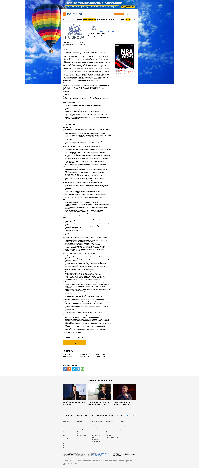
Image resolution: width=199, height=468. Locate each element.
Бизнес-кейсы (95, 433)
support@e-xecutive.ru (98, 456)
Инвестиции (123, 429)
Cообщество (66, 421)
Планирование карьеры (82, 431)
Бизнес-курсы (95, 431)
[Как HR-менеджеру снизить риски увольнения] (74, 392)
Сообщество (72, 19)
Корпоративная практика (95, 401)
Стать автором (119, 14)
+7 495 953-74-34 (128, 452)
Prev (64, 380)
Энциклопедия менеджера (112, 437)
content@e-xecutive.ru (97, 455)
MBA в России (95, 426)
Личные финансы (124, 426)
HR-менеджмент (67, 401)
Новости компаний (67, 440)
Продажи (108, 431)
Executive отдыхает (67, 431)
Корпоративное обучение (97, 424)
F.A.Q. (71, 415)
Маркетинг (108, 429)
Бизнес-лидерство (110, 424)
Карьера (79, 19)
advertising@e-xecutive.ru (97, 454)
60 (109, 401)
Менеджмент (101, 19)
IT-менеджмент (109, 427)
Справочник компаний (82, 435)
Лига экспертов (66, 426)
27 (128, 401)
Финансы (109, 19)
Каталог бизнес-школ (96, 441)
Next (135, 380)
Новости (115, 19)
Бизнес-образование (89, 19)
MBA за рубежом (95, 427)
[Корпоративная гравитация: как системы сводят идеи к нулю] (99, 392)
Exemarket (108, 435)
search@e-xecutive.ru (101, 452)
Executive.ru (71, 454)
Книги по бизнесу (96, 435)
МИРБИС (127, 19)
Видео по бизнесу (96, 439)
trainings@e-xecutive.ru (104, 453)
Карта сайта (90, 458)
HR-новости (65, 447)
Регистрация (132, 14)
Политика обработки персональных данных (72, 458)
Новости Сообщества (68, 445)
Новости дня (66, 438)
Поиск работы (80, 426)
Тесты (93, 437)
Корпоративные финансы (126, 424)
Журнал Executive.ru (67, 429)
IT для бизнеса (109, 433)
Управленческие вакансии (83, 433)
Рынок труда (80, 427)
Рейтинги (94, 429)
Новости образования (68, 443)
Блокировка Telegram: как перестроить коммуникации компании (122, 404)
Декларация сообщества (88, 415)
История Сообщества (67, 427)
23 (78, 401)
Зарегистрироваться (74, 343)
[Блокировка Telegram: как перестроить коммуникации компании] (124, 392)
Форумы (121, 19)
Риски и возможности (125, 427)
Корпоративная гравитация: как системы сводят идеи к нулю (98, 403)
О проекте (66, 415)
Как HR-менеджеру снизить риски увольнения (74, 403)
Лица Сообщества (67, 424)
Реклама (77, 415)
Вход (126, 14)
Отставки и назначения (68, 441)
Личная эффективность (82, 429)
